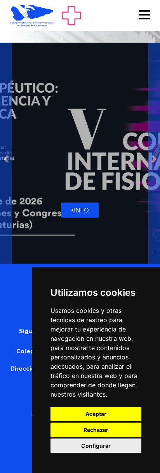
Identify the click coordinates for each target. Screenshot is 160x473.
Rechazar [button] (95, 429)
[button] (6, 159)
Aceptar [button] (95, 414)
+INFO (80, 210)
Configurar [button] (96, 445)
